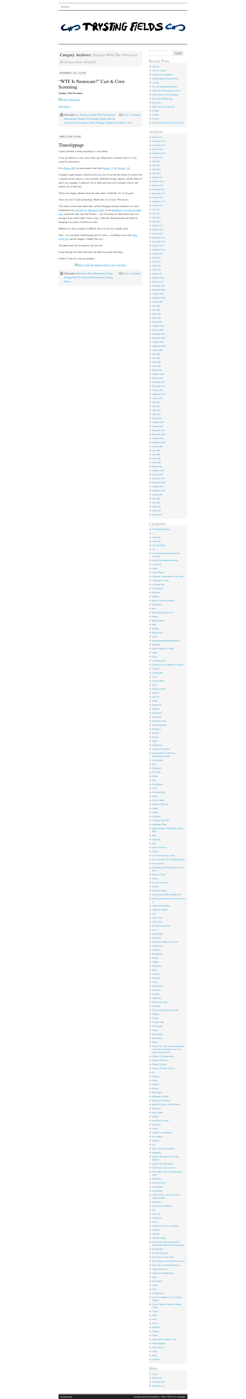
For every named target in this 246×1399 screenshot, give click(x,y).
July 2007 (156, 402)
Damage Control (158, 688)
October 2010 (157, 245)
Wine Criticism (158, 1347)
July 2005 (156, 498)
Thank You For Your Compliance (165, 1225)
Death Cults (157, 704)
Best (154, 608)
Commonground (158, 660)
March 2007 (157, 418)
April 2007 (156, 414)
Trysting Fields (66, 1396)
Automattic (181, 1396)
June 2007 (156, 406)
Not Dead (156, 1006)
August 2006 (157, 446)
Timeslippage (71, 145)
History (103, 118)
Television (156, 1213)
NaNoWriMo (157, 986)
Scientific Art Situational (162, 1132)
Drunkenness (157, 745)
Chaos (154, 656)
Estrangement (157, 760)
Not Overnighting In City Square (165, 1010)
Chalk (154, 652)
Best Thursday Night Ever (162, 612)
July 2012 (156, 161)
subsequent (93, 210)
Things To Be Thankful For (163, 1273)
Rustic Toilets (157, 1112)
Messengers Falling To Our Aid (165, 941)
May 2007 (156, 410)
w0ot (129, 122)
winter (101, 210)
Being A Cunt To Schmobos (163, 600)
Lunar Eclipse (157, 933)
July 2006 (156, 450)
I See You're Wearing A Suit (163, 855)
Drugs (109, 273)
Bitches (155, 616)
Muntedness (157, 965)
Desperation (157, 712)
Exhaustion (156, 768)
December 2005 (158, 478)
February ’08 (123, 168)
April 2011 (156, 221)
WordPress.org (158, 1385)
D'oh (154, 684)
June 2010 (156, 261)
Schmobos (156, 1124)
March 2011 (157, 225)
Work (154, 1355)
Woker (154, 1351)
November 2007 (158, 386)
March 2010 (157, 273)
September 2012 (158, 153)
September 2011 (158, 201)
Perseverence (81, 122)
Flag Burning (157, 784)
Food (154, 788)
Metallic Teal (157, 945)
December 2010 (158, 237)
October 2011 (157, 197)
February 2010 (158, 277)
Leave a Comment (132, 114)
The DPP (156, 1229)
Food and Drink (158, 792)
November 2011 (158, 193)
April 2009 (156, 317)
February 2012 (158, 181)
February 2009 (158, 325)
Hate (154, 835)
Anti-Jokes (156, 541)
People (155, 1030)
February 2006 (158, 470)
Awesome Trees (158, 584)
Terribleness (157, 1217)
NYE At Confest (159, 70)
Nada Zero (156, 978)
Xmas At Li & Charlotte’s (162, 74)
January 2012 (157, 185)
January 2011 (157, 233)
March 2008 (157, 370)
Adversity (156, 537)
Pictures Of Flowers (160, 1060)
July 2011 (156, 209)
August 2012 (157, 157)
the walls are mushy (160, 1253)
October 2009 (157, 293)
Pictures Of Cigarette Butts (163, 1056)
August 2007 (157, 398)
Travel (154, 1277)
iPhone (155, 878)
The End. (155, 66)
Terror (154, 1221)
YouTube (155, 1359)
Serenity (155, 1140)
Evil (89, 118)
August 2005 (157, 494)
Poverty (155, 1088)
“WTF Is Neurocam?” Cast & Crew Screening (92, 84)
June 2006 (156, 454)
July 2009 (156, 305)
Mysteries (156, 973)
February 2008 (158, 374)
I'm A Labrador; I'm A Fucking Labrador (168, 859)
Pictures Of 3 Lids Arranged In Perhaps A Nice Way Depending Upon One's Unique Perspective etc (168, 1049)
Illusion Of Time (159, 874)
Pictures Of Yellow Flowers (163, 1068)
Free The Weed (158, 800)
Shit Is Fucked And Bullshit (163, 1148)
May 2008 (156, 362)
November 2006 (158, 434)
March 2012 (157, 177)
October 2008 (157, 342)
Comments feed (158, 1381)
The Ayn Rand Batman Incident (164, 86)
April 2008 (156, 366)
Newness (156, 994)
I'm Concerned (158, 863)
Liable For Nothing (160, 909)
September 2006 (158, 442)
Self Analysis (157, 1136)
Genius (95, 118)
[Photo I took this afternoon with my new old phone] (100, 265)
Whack (155, 1335)
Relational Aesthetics (116, 122)
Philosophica (157, 1038)
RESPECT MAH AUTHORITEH (166, 1104)
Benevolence (157, 604)
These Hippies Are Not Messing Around (168, 1261)
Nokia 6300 (69, 168)
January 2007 (157, 426)
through (79, 210)
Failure (155, 776)
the (85, 210)
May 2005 (156, 506)
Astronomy (156, 564)
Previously (64, 106)
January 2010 (157, 281)
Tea (153, 1209)
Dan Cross (156, 102)
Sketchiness (157, 1178)
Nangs (154, 982)
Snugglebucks (157, 1186)
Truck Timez (157, 1281)
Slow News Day (159, 1182)
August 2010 (157, 253)
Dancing (155, 692)
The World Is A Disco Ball (163, 1257)
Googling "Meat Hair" (161, 820)
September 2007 (158, 394)
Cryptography (157, 672)
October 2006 (157, 438)
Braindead (156, 644)
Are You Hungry (159, 545)
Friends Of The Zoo (160, 804)
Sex (153, 1144)
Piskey (155, 1080)
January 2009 (157, 329)
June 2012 (156, 165)
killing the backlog (159, 890)
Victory (155, 1311)
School (155, 1128)
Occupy (155, 1018)
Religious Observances (161, 1100)
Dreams (84, 114)
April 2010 (156, 269)
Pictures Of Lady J (159, 1064)
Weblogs (155, 1331)
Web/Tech (156, 1327)
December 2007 (158, 382)
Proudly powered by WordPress (146, 1396)
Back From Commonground (163, 106)
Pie (153, 1072)
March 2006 (157, 466)
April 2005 (156, 510)
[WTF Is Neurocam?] (69, 99)
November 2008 (158, 337)
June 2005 (156, 502)
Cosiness (155, 668)
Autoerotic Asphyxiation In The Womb (167, 576)
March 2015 (157, 137)
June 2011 (156, 213)
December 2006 (158, 430)
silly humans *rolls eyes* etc (163, 1167)
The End (155, 1234)
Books (154, 636)
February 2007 (158, 422)
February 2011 (158, 229)
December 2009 (158, 285)
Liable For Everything (161, 905)
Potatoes (155, 1084)
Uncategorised (158, 1293)
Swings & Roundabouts (161, 1205)
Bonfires (155, 628)
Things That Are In (160, 1269)
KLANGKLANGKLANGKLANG (166, 894)
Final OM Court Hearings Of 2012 (166, 90)
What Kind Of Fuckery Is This (164, 1339)
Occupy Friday (158, 1022)
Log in (154, 1373)
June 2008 (156, 358)
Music (154, 969)
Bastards (155, 596)
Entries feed (157, 1377)
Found (154, 796)
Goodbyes (156, 816)
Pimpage (101, 122)
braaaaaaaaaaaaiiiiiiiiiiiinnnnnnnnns (166, 640)
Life (153, 913)
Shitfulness (156, 1152)
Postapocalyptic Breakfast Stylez (165, 78)
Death (154, 700)
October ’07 (108, 168)
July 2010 (156, 257)
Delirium (155, 708)
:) (152, 533)
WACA (155, 1323)
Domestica (156, 729)
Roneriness (156, 1108)
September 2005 (158, 490)
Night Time (156, 998)
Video (154, 1315)
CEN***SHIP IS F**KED (163, 648)
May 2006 (156, 458)
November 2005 (158, 482)
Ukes (154, 1289)
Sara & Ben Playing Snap (162, 98)
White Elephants (158, 1343)
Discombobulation (96, 273)
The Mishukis (157, 1249)
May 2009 (156, 313)
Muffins (155, 961)
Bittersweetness (158, 620)
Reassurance (157, 1092)
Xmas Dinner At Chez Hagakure (165, 94)
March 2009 (157, 321)
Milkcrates (156, 949)
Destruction (81, 273)
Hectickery (156, 839)
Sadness (155, 1116)
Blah (154, 624)
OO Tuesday (157, 1026)
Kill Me (155, 886)
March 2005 (157, 514)
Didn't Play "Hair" (159, 720)
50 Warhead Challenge (161, 529)
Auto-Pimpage (158, 572)
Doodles (155, 733)
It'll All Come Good (160, 882)
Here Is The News (159, 847)
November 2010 (158, 241)
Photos (92, 122)
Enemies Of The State (161, 749)
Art (77, 114)
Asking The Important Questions (165, 560)
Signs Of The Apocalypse (162, 1163)
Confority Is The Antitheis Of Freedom (167, 664)
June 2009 (156, 309)
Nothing (155, 1014)
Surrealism (156, 1201)
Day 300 (155, 696)
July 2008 (156, 354)
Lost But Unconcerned (161, 925)
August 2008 (157, 350)
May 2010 (156, 265)
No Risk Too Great (159, 1002)
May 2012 (156, 169)
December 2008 (158, 333)
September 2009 (158, 297)
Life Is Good (157, 917)
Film (154, 780)
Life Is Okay (157, 921)
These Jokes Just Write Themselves (166, 1265)
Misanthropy (157, 953)
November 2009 (158, 289)
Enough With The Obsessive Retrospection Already (88, 277)
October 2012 (157, 149)
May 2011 (156, 217)
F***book (156, 772)
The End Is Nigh (159, 1238)
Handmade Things (159, 824)
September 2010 (158, 249)
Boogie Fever (157, 632)
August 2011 (157, 205)
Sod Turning (157, 1190)
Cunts (154, 676)
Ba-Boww (156, 592)
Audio (154, 568)
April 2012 (156, 173)
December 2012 (158, 141)
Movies (111, 118)
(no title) (155, 82)
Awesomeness (158, 588)
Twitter (155, 1285)
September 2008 (158, 346)
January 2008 (157, 378)
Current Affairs (158, 680)
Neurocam (69, 122)
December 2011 (158, 189)
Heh (154, 843)
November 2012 (158, 145)
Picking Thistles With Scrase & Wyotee (167, 122)
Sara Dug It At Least (160, 1120)
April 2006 (156, 462)
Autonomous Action (160, 580)
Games (155, 808)
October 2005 (157, 486)
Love (154, 929)
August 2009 (157, 301)
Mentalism (156, 937)
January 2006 (157, 474)
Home (65, 6)
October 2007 (157, 390)
